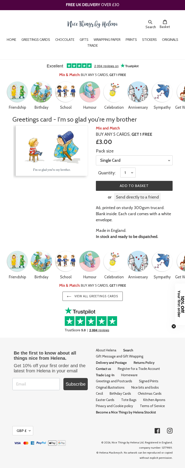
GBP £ (22, 431)
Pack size (104, 151)
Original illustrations (110, 387)
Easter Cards (105, 400)
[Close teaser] (173, 326)
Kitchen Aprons (154, 400)
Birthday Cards (120, 394)
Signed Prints (148, 381)
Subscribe (76, 384)
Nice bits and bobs (145, 387)
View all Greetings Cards (96, 296)
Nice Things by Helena (125, 442)
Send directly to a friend (137, 197)
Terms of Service (152, 406)
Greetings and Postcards (114, 381)
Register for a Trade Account (139, 369)
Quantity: (107, 172)
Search (151, 27)
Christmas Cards (150, 394)
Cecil (99, 394)
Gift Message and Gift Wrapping (119, 356)
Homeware (129, 375)
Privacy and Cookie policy (114, 406)
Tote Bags (128, 400)
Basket (166, 27)
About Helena (106, 350)
